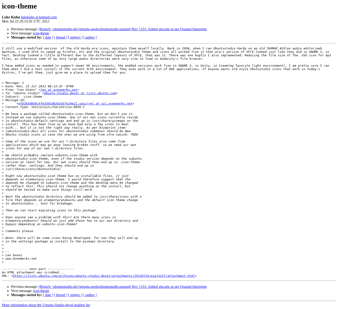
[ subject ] (75, 37)
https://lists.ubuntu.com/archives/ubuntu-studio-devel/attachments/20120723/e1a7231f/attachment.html (104, 276)
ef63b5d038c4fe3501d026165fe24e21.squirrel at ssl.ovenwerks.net (75, 103)
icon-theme (41, 33)
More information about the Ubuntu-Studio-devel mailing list (46, 305)
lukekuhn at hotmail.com (39, 17)
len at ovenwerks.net (58, 89)
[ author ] (90, 37)
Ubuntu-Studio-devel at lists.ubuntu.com (80, 93)
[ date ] (48, 37)
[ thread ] (60, 37)
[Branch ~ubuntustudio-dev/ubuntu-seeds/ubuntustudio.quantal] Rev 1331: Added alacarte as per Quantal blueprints (123, 29)
